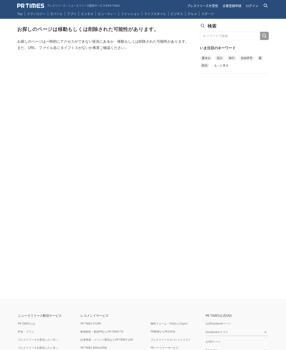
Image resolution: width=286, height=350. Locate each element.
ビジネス (176, 13)
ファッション (130, 13)
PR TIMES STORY (90, 323)
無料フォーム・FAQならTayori (169, 323)
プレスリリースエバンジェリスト (171, 340)
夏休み (206, 58)
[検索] (264, 36)
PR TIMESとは (26, 323)
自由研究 (246, 58)
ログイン (252, 5)
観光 (205, 65)
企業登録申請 (232, 5)
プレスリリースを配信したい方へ (38, 348)
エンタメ (87, 13)
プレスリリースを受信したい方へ (38, 340)
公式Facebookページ (218, 323)
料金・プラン (26, 331)
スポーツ (207, 13)
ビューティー (107, 13)
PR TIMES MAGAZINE (93, 348)
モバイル (56, 13)
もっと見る (221, 65)
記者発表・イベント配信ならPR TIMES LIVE (106, 340)
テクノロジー (36, 13)
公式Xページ (213, 342)
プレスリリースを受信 (202, 5)
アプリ (71, 13)
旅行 (232, 58)
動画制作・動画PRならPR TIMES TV (101, 331)
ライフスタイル (155, 13)
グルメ (192, 13)
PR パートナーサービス (165, 348)
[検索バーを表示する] (266, 6)
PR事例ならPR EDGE (163, 331)
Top (20, 13)
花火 (220, 58)
